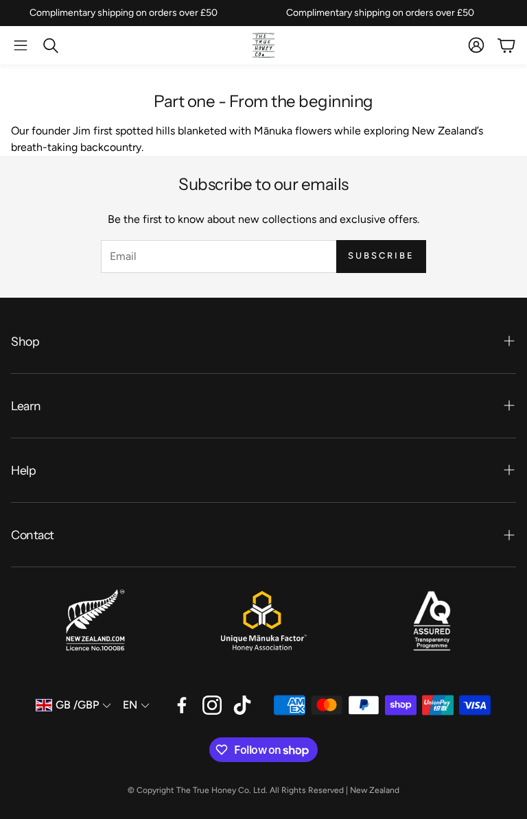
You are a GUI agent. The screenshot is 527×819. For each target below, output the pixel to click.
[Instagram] (212, 705)
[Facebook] (181, 705)
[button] (20, 45)
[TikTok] (242, 705)
